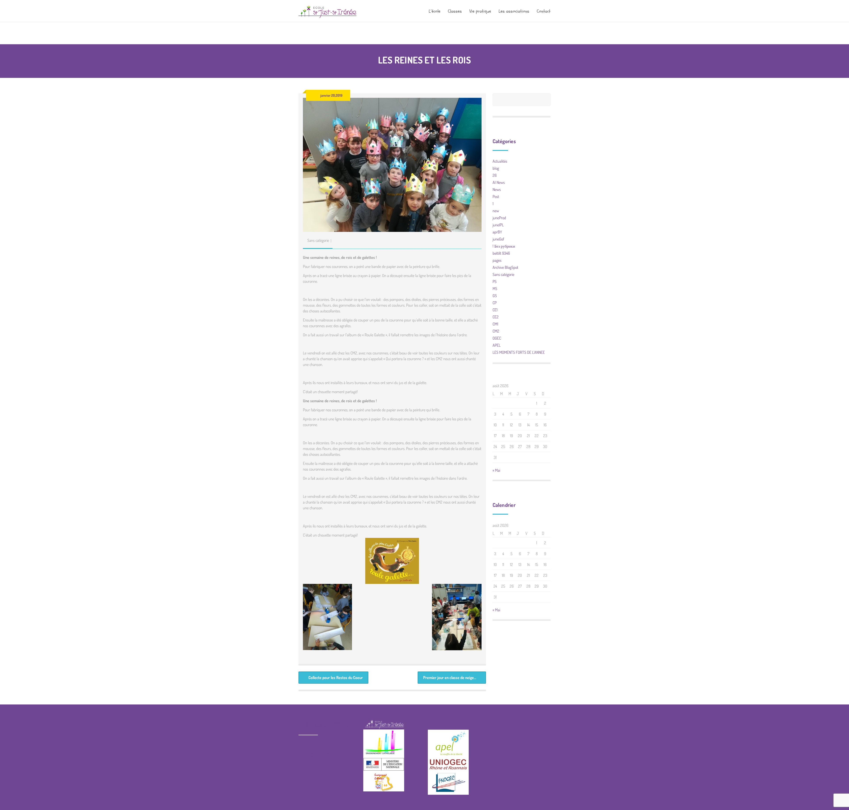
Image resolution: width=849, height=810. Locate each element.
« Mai (496, 470)
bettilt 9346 (501, 253)
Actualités (500, 161)
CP (495, 302)
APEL (497, 345)
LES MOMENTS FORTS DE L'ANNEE (519, 352)
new (496, 210)
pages (497, 260)
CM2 (496, 331)
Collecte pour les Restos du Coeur (335, 677)
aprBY (497, 231)
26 (495, 175)
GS (495, 295)
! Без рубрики (504, 246)
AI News (499, 182)
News (497, 189)
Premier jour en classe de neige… (449, 677)
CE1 (495, 309)
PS (495, 281)
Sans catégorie (318, 240)
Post (496, 196)
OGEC (497, 338)
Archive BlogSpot (505, 267)
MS (495, 288)
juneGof (498, 239)
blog (496, 168)
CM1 (495, 323)
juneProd (499, 217)
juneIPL (498, 224)
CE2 (496, 316)
